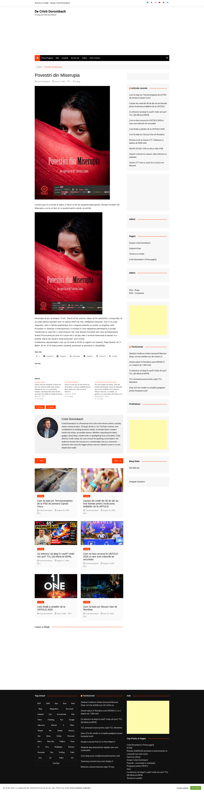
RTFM (129, 748)
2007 (39, 703)
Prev (42, 461)
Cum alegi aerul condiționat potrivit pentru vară (100, 756)
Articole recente (139, 88)
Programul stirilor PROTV (137, 766)
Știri (57, 58)
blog (40, 709)
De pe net (75, 58)
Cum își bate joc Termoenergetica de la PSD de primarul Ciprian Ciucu (54, 503)
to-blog (62, 752)
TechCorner (137, 347)
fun (61, 720)
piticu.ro (50, 741)
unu (40, 758)
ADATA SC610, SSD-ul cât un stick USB (146, 149)
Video (84, 58)
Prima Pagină (47, 58)
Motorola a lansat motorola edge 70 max (97, 767)
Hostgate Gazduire (137, 482)
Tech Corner (95, 58)
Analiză (65, 58)
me (50, 731)
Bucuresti (69, 709)
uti (50, 758)
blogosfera (54, 709)
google (71, 720)
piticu (39, 741)
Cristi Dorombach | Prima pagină (142, 259)
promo (40, 407)
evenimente (61, 714)
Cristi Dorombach (43, 81)
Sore (129, 769)
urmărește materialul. (82, 788)
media (60, 731)
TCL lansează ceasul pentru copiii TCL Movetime (101, 728)
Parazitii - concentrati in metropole (141, 763)
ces (50, 714)
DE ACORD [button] (196, 788)
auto (64, 703)
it (63, 725)
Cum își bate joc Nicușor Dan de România (146, 134)
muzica (71, 731)
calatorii (40, 714)
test (51, 752)
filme (40, 720)
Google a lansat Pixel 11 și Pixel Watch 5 (98, 742)
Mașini (40, 731)
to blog (77, 81)
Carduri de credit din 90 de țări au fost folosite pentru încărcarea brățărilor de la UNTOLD (100, 503)
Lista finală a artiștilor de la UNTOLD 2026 (147, 129)
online (59, 736)
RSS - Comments (136, 293)
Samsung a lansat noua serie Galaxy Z (97, 761)
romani (71, 747)
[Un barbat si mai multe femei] (110, 390)
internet (54, 725)
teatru (51, 407)
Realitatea (58, 747)
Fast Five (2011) (133, 757)
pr (38, 747)
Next (116, 461)
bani (73, 703)
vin (72, 758)
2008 (48, 703)
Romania (41, 752)
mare (72, 725)
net (39, 736)
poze (72, 741)
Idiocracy (41, 725)
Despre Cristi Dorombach (60, 3)
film (73, 714)
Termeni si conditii (41, 3)
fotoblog (51, 720)
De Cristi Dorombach (50, 11)
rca (47, 747)
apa (56, 703)
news (48, 736)
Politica (62, 741)
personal (70, 736)
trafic (72, 752)
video (61, 758)
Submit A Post (135, 248)
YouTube (56, 763)
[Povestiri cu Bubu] (80, 389)
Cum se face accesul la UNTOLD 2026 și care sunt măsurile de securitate (100, 556)
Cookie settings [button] (183, 788)
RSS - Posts (134, 290)
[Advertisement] (102, 33)
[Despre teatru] (50, 390)
